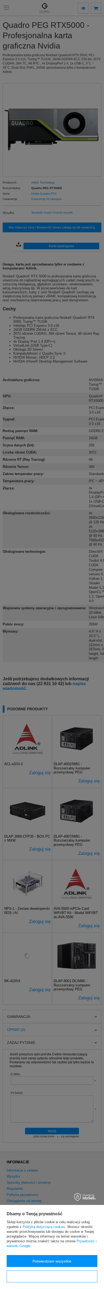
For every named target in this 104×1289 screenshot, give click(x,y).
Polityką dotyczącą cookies (44, 1227)
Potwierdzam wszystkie (52, 1261)
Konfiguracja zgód (52, 1276)
